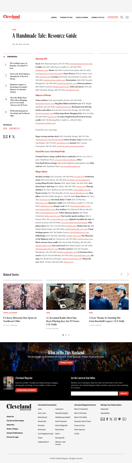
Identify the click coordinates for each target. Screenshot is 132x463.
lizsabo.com (52, 117)
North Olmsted (61, 421)
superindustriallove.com (45, 209)
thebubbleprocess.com (79, 232)
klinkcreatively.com (61, 87)
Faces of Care (79, 425)
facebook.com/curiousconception (49, 73)
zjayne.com (81, 186)
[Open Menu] (127, 17)
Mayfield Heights (61, 413)
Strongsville (59, 438)
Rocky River (59, 430)
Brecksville (42, 421)
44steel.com (68, 262)
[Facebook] (107, 419)
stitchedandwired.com (49, 213)
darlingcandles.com (43, 245)
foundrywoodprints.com (67, 83)
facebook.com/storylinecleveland (49, 140)
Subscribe (113, 17)
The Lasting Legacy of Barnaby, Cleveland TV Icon (19, 65)
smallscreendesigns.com (72, 259)
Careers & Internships (15, 421)
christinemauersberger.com (81, 64)
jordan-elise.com (74, 236)
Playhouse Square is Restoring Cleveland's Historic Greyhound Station (18, 88)
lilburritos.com (41, 203)
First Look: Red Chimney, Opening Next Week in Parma (20, 76)
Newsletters (105, 413)
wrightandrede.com (63, 107)
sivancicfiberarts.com (59, 219)
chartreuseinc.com (85, 239)
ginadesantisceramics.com (54, 80)
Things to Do (66, 17)
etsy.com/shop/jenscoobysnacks (74, 222)
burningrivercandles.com (45, 123)
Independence (43, 442)
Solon (57, 434)
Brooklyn (41, 425)
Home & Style (97, 17)
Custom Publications (15, 433)
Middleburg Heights (62, 417)
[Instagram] (115, 419)
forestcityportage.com (44, 113)
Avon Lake (42, 413)
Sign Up (123, 393)
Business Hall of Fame (82, 421)
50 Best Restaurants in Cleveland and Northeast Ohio (19, 113)
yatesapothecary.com (81, 190)
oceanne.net (79, 177)
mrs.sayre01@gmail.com (70, 166)
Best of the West (80, 417)
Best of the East (80, 413)
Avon (40, 409)
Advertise (10, 425)
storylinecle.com (72, 90)
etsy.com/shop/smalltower (65, 160)
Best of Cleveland (81, 409)
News (54, 17)
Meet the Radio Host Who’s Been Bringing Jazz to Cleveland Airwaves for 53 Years (18, 101)
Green (40, 438)
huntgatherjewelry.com (44, 103)
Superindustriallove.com (80, 206)
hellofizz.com (70, 226)
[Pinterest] (119, 419)
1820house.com (41, 70)
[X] (111, 419)
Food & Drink (82, 17)
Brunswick (42, 430)
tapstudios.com (63, 143)
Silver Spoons (79, 430)
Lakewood (59, 409)
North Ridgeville (61, 425)
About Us (10, 416)
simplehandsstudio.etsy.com (76, 229)
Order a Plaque (12, 429)
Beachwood (42, 417)
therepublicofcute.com (79, 193)
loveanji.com (45, 77)
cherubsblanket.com (82, 255)
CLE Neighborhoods (45, 434)
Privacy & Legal (12, 437)
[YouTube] (124, 419)
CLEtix (76, 434)
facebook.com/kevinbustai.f (78, 180)
